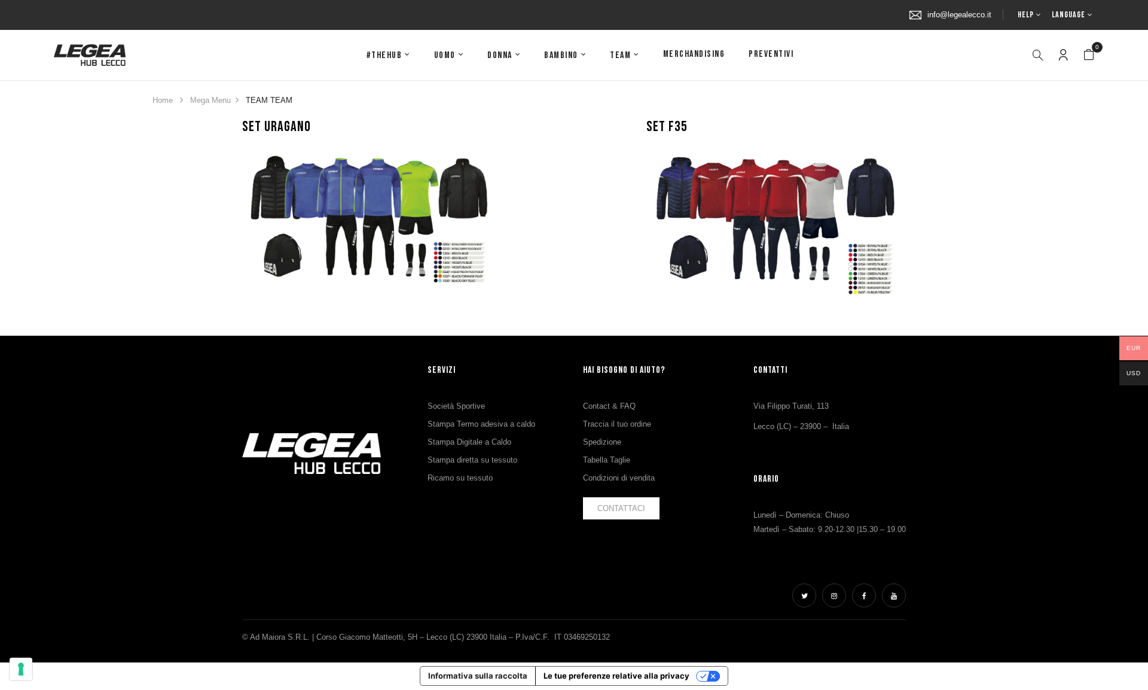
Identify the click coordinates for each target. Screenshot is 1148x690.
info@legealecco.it (959, 14)
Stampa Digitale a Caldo (469, 441)
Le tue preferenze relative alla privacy (616, 675)
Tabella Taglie (606, 459)
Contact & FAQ (609, 406)
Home (162, 100)
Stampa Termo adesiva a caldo (481, 424)
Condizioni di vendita (619, 477)
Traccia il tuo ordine (617, 424)
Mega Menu (210, 100)
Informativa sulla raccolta (477, 675)
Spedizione (602, 441)
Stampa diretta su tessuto (472, 459)
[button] (1088, 55)
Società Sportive (456, 406)
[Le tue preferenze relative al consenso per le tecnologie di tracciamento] (21, 669)
